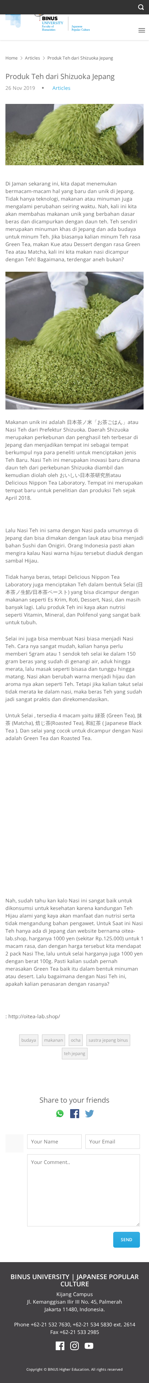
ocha (76, 1040)
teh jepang (74, 1053)
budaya (28, 1040)
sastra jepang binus (108, 1040)
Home (11, 58)
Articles (32, 58)
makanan (53, 1040)
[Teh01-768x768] (74, 341)
